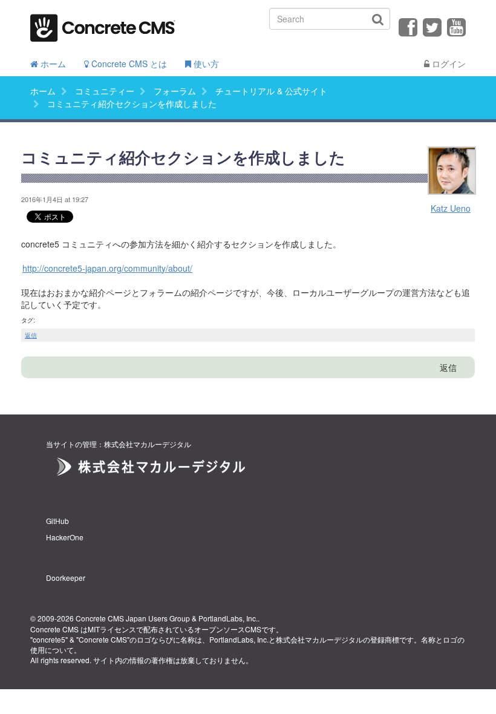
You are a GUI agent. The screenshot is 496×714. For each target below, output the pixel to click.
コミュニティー (104, 91)
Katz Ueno (451, 208)
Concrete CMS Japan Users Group (133, 618)
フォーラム (175, 91)
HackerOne (64, 537)
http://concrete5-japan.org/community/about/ (107, 268)
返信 (31, 335)
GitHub (57, 521)
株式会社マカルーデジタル (319, 639)
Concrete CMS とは (128, 63)
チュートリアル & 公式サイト (271, 91)
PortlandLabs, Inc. (228, 618)
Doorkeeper (65, 577)
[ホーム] (102, 23)
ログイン (447, 63)
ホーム (52, 63)
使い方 (205, 63)
